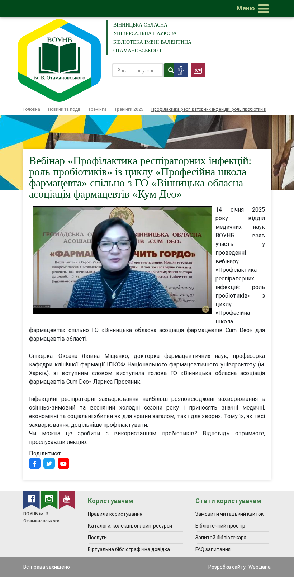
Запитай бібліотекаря (220, 537)
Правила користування (115, 514)
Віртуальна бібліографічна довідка (129, 549)
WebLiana (259, 567)
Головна (31, 109)
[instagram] (50, 499)
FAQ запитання (213, 549)
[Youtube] (63, 463)
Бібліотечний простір (220, 525)
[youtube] (67, 499)
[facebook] (32, 499)
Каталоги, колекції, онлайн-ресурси (130, 525)
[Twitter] (49, 463)
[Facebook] (35, 463)
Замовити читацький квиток (229, 514)
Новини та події (64, 109)
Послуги (97, 537)
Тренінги (97, 109)
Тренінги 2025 (128, 109)
